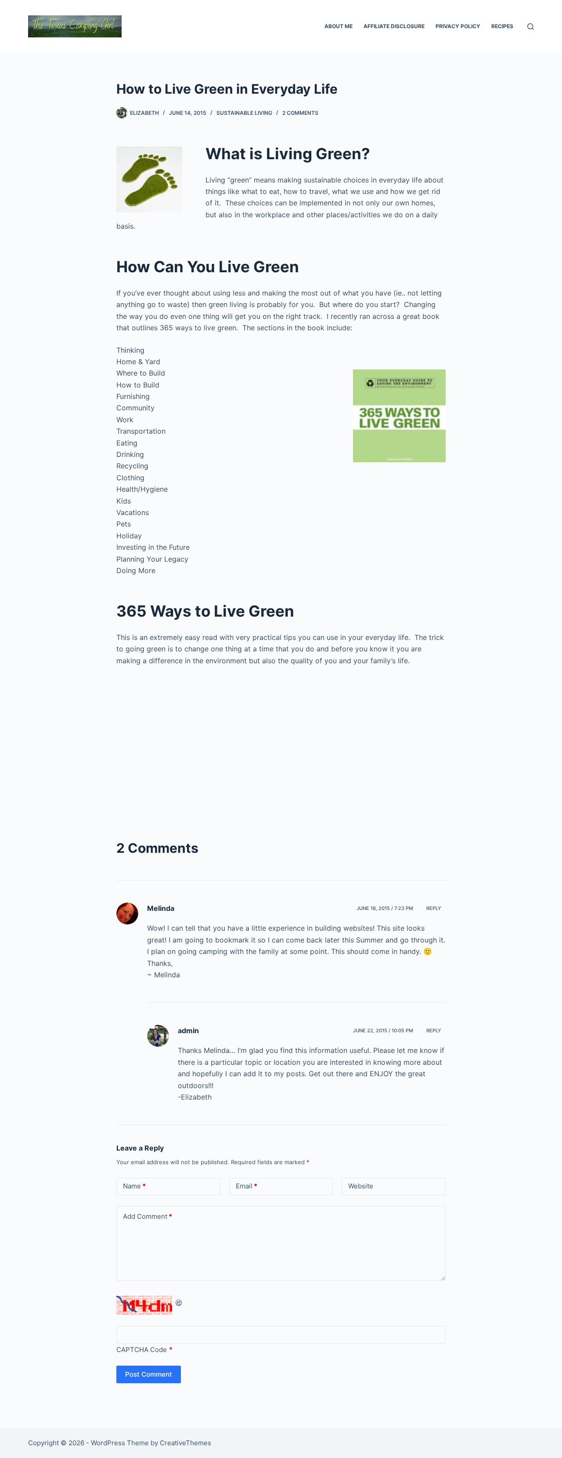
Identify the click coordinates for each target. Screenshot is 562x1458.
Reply (433, 908)
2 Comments (300, 113)
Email (246, 1186)
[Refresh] (179, 1301)
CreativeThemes (185, 1443)
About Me (338, 26)
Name (134, 1186)
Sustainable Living (244, 113)
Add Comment (147, 1216)
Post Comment (148, 1374)
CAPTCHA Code (141, 1349)
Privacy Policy (458, 26)
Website (360, 1186)
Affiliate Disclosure (394, 26)
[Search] (530, 26)
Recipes (502, 26)
